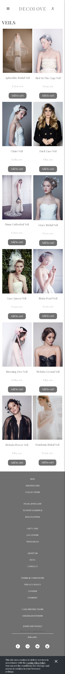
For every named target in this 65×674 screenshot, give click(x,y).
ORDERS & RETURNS (32, 615)
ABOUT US (32, 553)
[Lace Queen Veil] (17, 271)
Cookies (32, 591)
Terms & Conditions (32, 577)
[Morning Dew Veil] (17, 344)
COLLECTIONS (32, 492)
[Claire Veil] (17, 124)
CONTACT (32, 566)
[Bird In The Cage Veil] (48, 51)
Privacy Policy (32, 584)
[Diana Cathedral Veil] (17, 197)
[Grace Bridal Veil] (48, 197)
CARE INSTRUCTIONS (32, 609)
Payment (32, 597)
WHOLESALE (32, 541)
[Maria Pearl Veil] (48, 271)
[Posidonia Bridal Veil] (47, 418)
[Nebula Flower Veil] (17, 418)
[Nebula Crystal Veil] (48, 344)
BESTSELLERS (33, 485)
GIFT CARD (32, 528)
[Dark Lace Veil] (48, 124)
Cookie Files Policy (36, 662)
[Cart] (61, 10)
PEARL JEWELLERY (33, 503)
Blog (32, 559)
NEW (32, 479)
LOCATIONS (32, 535)
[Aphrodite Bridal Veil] (17, 51)
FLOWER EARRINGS (32, 510)
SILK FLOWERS (32, 516)
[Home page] (32, 9)
